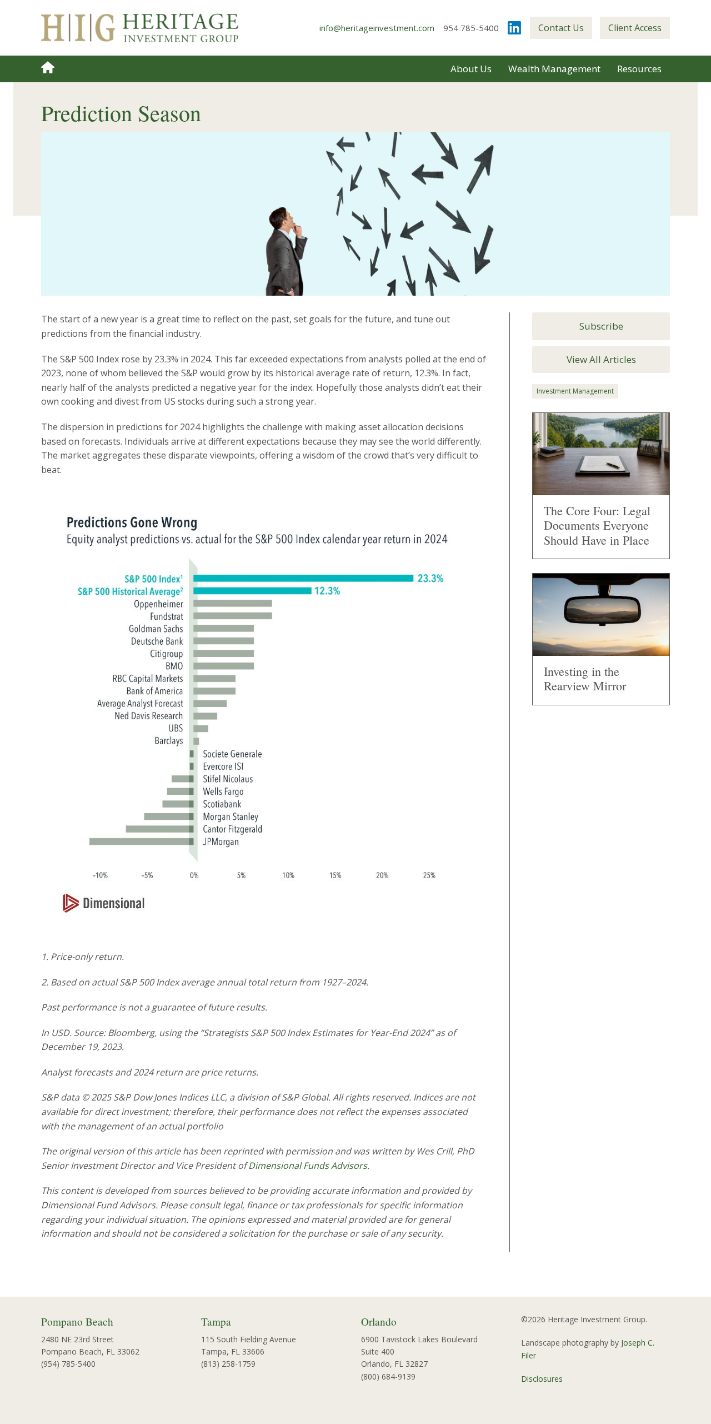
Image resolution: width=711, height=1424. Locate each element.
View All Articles (601, 359)
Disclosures (542, 1378)
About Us (471, 68)
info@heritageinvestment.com (376, 27)
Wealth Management (554, 68)
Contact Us (561, 28)
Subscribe (601, 326)
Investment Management (575, 391)
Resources (639, 68)
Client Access (635, 28)
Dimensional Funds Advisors (307, 1165)
